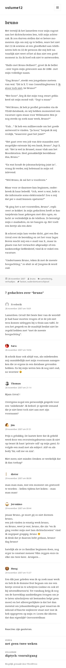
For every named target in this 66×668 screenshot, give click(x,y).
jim (13, 425)
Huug (14, 568)
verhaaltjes (10, 281)
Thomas (16, 383)
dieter (14, 474)
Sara (13, 345)
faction (23, 281)
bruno (33, 278)
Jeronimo (16, 504)
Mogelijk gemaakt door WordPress (21, 664)
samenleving (46, 278)
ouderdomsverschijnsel (38, 281)
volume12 (14, 7)
